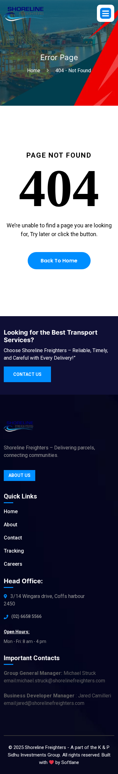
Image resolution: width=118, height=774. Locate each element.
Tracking (14, 551)
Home (35, 70)
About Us (19, 475)
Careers (13, 564)
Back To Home (59, 260)
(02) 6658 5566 (26, 616)
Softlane (70, 762)
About (10, 525)
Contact (13, 538)
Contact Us (27, 374)
